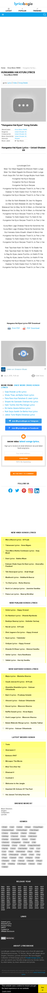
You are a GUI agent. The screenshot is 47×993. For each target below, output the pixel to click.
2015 (30, 906)
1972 (14, 896)
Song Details (23, 83)
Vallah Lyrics (17, 660)
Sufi (4, 864)
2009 (42, 904)
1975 (30, 896)
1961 (41, 892)
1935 (30, 887)
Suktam (5, 867)
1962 (2, 894)
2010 (2, 906)
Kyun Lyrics (15, 638)
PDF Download (32, 328)
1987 (8, 900)
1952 (36, 891)
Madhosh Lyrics (19, 577)
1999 (31, 902)
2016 (36, 906)
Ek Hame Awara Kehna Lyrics (17, 408)
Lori (39, 848)
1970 (3, 896)
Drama (25, 839)
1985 (42, 898)
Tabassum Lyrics (18, 545)
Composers (5, 812)
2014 (25, 906)
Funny (15, 845)
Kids (32, 848)
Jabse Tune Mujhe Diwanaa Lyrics (20, 415)
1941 (19, 889)
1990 (25, 900)
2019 (8, 908)
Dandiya (5, 839)
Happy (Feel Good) (34, 845)
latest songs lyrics (29, 441)
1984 (36, 898)
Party (4, 854)
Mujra (30, 851)
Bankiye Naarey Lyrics (22, 621)
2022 (25, 908)
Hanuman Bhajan (8, 830)
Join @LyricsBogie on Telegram (25, 421)
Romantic (6, 861)
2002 (3, 904)
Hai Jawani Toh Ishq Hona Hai (17, 795)
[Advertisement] (23, 42)
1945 (42, 889)
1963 (8, 894)
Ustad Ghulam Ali (20, 132)
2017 (42, 906)
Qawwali (13, 858)
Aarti (12, 827)
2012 (14, 906)
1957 (19, 892)
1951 (30, 891)
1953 (42, 891)
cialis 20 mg (4, 875)
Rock (37, 858)
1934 (25, 887)
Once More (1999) (21, 129)
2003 (8, 904)
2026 (3, 910)
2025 (42, 908)
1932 (14, 887)
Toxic (7, 744)
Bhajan (28, 827)
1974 (25, 896)
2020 (14, 908)
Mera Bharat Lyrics (17, 540)
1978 (3, 898)
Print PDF (15, 328)
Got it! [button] (42, 989)
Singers (4, 811)
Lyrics (9, 83)
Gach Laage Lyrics (20, 717)
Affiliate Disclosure (7, 931)
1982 (25, 898)
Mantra (24, 833)
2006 (25, 904)
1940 (14, 889)
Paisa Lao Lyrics (19, 594)
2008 (37, 904)
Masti (11, 851)
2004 (14, 904)
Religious (29, 858)
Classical (15, 836)
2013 (19, 906)
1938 (2, 889)
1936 (36, 887)
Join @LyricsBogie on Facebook (24, 428)
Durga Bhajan (38, 827)
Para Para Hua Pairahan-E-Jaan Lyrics (21, 398)
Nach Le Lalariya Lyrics (22, 588)
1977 (42, 896)
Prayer (5, 858)
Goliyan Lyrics (17, 643)
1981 (19, 898)
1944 (36, 889)
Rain (21, 858)
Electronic (6, 842)
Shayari (39, 861)
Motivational (21, 851)
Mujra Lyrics (18, 676)
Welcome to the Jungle (15, 783)
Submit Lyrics (5, 922)
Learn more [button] (6, 991)
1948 (14, 891)
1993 (42, 900)
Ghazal (17, 138)
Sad (14, 861)
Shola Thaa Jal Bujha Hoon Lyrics (19, 395)
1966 (25, 894)
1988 (14, 900)
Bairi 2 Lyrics (18, 695)
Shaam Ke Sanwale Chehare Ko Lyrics (21, 402)
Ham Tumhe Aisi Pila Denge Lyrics (20, 405)
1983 (30, 898)
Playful (24, 854)
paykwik (31, 875)
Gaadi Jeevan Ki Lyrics (18, 682)
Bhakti (5, 827)
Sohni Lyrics (17, 610)
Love (4, 851)
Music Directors (6, 809)
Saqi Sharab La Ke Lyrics (15, 392)
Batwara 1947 (11, 756)
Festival (26, 842)
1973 (19, 896)
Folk (34, 842)
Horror (13, 848)
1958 (25, 892)
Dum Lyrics (15, 558)
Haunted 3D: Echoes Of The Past (19, 789)
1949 (19, 891)
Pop (39, 854)
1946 (3, 891)
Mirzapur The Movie (13, 761)
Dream (33, 839)
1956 (14, 892)
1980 (14, 898)
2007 (31, 904)
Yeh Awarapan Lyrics (19, 572)
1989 (19, 900)
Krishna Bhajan (22, 830)
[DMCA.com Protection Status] (7, 939)
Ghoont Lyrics (20, 701)
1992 (36, 900)
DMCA (3, 927)
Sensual (21, 861)
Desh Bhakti (15, 839)
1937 (42, 887)
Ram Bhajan (34, 830)
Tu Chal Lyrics (17, 583)
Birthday (5, 836)
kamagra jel (38, 875)
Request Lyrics (6, 924)
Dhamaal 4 (9, 772)
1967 (31, 894)
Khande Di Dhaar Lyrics (22, 649)
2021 (19, 908)
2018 (2, 908)
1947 (8, 891)
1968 (36, 894)
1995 (8, 902)
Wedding (12, 864)
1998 (25, 902)
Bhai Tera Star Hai (12, 767)
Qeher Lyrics (18, 655)
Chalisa (5, 833)
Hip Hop (5, 848)
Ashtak (20, 827)
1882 (2, 887)
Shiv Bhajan (22, 864)
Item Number (23, 848)
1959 (30, 892)
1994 (3, 902)
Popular (22, 11)
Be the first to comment (23, 473)
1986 (3, 900)
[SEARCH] (44, 14)
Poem (32, 854)
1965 (19, 894)
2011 (8, 906)
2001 (42, 902)
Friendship (6, 845)
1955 (8, 892)
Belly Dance (33, 836)
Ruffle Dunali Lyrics (19, 712)
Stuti (40, 864)
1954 (2, 892)
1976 (36, 896)
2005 (20, 904)
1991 (30, 900)
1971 (8, 896)
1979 (8, 898)
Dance (23, 836)
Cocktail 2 (9, 778)
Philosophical (14, 854)
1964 (14, 894)
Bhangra (33, 833)
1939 (8, 889)
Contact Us (5, 929)
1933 (19, 887)
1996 (14, 902)
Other (37, 851)
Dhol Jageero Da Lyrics (21, 632)
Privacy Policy (6, 926)
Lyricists (4, 814)
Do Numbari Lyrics (21, 616)
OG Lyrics (18, 728)
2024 (36, 908)
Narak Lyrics (14, 627)
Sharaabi (30, 861)
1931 (8, 887)
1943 (30, 889)
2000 (37, 902)
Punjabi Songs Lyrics (33, 958)
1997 (19, 902)
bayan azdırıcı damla (20, 875)
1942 (25, 889)
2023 (31, 908)
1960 (36, 892)
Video (15, 83)
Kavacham (15, 833)
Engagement (16, 842)
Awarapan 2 (10, 750)
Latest (9, 11)
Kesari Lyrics (18, 706)
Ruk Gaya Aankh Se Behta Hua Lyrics (21, 411)
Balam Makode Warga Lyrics (24, 723)
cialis (10, 875)
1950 (25, 891)
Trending (37, 11)
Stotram (32, 864)
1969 (42, 894)
